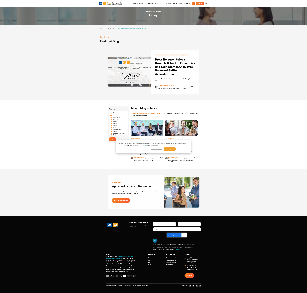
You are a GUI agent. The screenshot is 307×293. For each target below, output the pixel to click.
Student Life (115, 125)
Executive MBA (115, 119)
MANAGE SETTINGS (156, 149)
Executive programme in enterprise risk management (132, 28)
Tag (113, 28)
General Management (117, 129)
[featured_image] (130, 72)
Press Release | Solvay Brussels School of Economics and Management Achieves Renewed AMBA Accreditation (175, 67)
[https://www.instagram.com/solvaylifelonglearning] (200, 286)
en (206, 3)
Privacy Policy (143, 145)
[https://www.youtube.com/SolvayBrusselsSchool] (197, 286)
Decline (183, 149)
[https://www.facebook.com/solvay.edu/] (193, 286)
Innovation (115, 131)
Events (150, 260)
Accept (170, 149)
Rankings (165, 55)
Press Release (158, 55)
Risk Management (135, 138)
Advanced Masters (116, 117)
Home (101, 28)
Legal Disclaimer (137, 285)
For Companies (152, 265)
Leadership (115, 123)
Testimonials (115, 121)
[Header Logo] (111, 4)
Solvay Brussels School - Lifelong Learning (178, 55)
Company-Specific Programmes (171, 263)
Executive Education (171, 258)
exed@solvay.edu (191, 265)
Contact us (200, 3)
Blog (108, 28)
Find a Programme (153, 258)
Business (114, 127)
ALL (113, 115)
